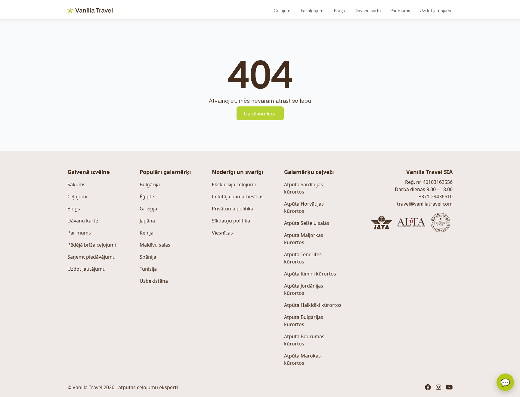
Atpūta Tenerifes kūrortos (303, 258)
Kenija (146, 232)
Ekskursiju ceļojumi (234, 184)
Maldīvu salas (155, 244)
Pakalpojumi (312, 10)
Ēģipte (147, 196)
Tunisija (148, 269)
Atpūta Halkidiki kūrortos (313, 305)
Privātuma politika (232, 208)
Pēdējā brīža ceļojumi (91, 244)
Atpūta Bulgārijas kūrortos (303, 321)
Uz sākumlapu (260, 113)
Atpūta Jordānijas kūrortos (303, 289)
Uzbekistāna (154, 281)
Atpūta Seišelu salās (306, 223)
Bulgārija (150, 184)
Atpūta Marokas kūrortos (302, 359)
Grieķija (148, 208)
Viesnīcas (222, 232)
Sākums (76, 184)
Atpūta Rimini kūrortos (310, 273)
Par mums (400, 10)
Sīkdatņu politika (231, 220)
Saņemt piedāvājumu (91, 257)
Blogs (339, 10)
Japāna (147, 220)
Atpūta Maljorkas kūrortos (303, 239)
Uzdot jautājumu (436, 10)
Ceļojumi (282, 10)
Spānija (148, 257)
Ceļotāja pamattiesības (238, 196)
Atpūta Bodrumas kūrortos (304, 340)
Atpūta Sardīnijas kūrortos (303, 188)
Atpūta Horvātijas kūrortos (304, 207)
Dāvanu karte (367, 10)
